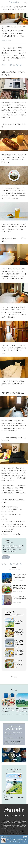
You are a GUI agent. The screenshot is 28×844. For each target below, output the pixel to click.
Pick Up (14, 690)
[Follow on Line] (19, 815)
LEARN (7, 6)
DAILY (7, 614)
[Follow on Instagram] (5, 815)
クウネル (24, 833)
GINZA (21, 833)
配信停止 (21, 737)
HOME (3, 6)
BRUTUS (6, 833)
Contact (13, 828)
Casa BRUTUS (11, 833)
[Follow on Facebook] (8, 815)
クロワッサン (16, 833)
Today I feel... (7, 836)
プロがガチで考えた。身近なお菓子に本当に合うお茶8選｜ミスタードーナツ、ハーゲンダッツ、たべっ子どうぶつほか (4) (16, 839)
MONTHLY (20, 614)
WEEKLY (14, 614)
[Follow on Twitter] (12, 815)
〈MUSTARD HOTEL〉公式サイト (12, 534)
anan (3, 833)
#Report (5, 557)
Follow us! (14, 759)
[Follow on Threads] (23, 815)
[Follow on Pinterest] (16, 815)
